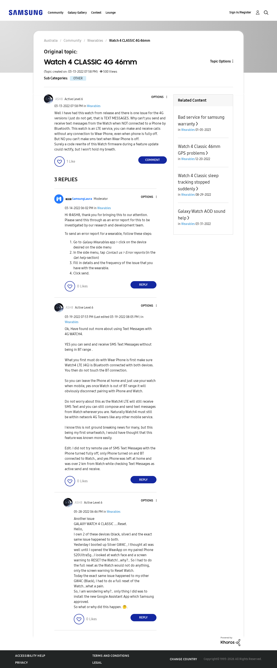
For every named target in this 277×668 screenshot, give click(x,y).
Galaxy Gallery (77, 12)
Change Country (183, 659)
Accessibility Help (30, 656)
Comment (152, 160)
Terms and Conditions (110, 656)
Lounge (111, 12)
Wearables (93, 106)
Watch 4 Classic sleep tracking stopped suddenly (198, 182)
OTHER (78, 78)
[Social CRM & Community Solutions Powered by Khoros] (230, 641)
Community (55, 12)
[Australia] (25, 12)
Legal (97, 663)
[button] (159, 97)
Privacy (21, 663)
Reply (143, 285)
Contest (96, 12)
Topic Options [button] (220, 61)
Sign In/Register (240, 12)
